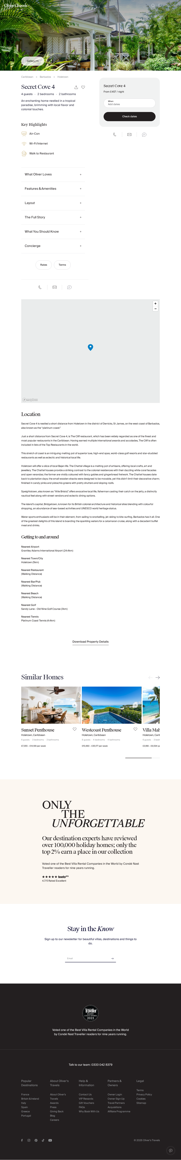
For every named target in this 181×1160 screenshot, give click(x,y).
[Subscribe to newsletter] (112, 957)
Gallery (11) (33, 61)
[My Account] (167, 5)
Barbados (45, 77)
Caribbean (27, 77)
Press (53, 1107)
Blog (52, 1116)
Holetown (62, 77)
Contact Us (85, 1095)
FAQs (82, 1107)
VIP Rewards (86, 1099)
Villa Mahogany (157, 730)
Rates (43, 265)
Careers (54, 1120)
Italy (23, 1103)
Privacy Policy (144, 1095)
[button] (171, 1151)
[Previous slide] (151, 677)
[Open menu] (175, 5)
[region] (90, 351)
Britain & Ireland (30, 1099)
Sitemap (141, 1103)
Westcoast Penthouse (101, 730)
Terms (62, 265)
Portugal (26, 1116)
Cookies (140, 1099)
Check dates (129, 116)
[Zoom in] (155, 303)
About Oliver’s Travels (58, 1097)
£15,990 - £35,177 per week (95, 746)
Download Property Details (90, 641)
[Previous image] (27, 705)
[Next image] (74, 705)
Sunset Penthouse (37, 730)
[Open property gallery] (90, 35)
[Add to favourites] (83, 87)
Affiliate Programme (119, 1111)
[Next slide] (157, 677)
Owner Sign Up (116, 1099)
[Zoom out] (155, 308)
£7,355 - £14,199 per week (33, 746)
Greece (25, 1111)
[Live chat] (69, 287)
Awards (54, 1103)
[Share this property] (76, 87)
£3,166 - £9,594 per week (155, 746)
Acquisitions (114, 1107)
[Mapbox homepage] (30, 400)
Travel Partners (116, 1103)
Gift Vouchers (86, 1103)
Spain (24, 1107)
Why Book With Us (89, 1111)
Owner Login (115, 1095)
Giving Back (56, 1111)
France (25, 1095)
